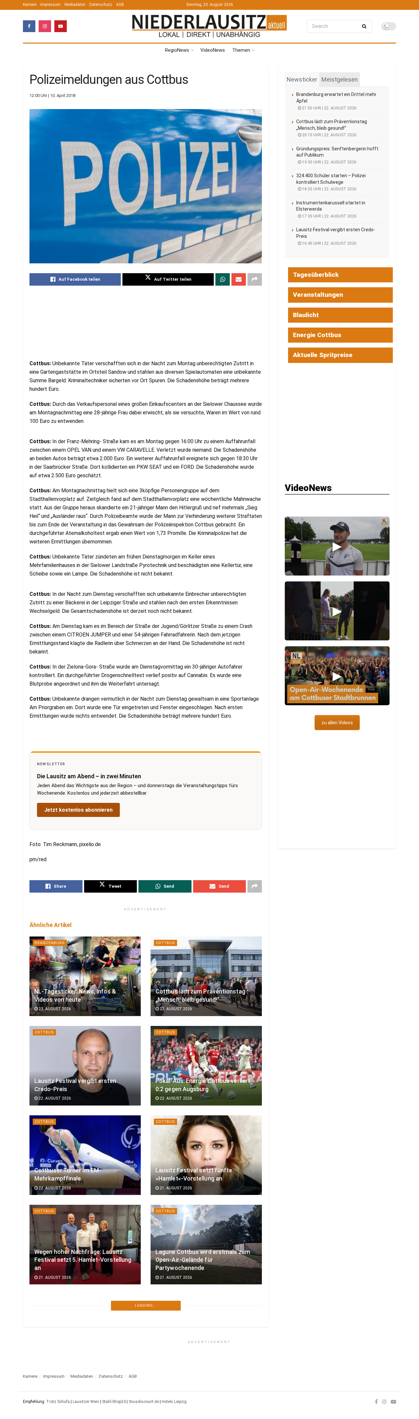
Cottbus (165, 943)
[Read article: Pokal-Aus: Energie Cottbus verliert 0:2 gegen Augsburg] (206, 1066)
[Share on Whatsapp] (222, 279)
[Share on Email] (238, 279)
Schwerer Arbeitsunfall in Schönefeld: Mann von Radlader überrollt (76, 1359)
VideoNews (212, 50)
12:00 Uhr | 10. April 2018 (52, 95)
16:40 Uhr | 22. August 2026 (328, 243)
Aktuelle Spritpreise (323, 355)
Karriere (29, 4)
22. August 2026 (175, 1009)
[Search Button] (365, 26)
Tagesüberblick (316, 274)
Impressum (50, 4)
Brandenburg (50, 943)
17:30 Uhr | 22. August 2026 (328, 216)
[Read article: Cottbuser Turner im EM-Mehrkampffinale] (85, 1155)
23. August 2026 (54, 1009)
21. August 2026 (175, 1188)
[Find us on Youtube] (60, 26)
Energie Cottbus (317, 335)
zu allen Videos (337, 722)
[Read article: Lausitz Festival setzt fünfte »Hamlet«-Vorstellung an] (206, 1155)
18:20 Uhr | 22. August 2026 (328, 189)
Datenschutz (100, 4)
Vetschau (166, 1310)
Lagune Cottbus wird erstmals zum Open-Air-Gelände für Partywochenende (202, 1260)
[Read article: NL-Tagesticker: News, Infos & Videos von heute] (85, 976)
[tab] (302, 79)
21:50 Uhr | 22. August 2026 (328, 108)
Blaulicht (306, 315)
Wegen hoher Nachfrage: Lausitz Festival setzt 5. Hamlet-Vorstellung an (82, 1260)
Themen (241, 50)
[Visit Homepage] (209, 26)
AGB (120, 4)
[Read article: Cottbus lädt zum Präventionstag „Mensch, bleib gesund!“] (206, 976)
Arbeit (163, 1400)
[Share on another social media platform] (254, 279)
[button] (337, 546)
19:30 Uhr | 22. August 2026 (328, 162)
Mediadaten (74, 4)
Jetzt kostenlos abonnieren (78, 810)
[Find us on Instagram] (45, 26)
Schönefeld (48, 1310)
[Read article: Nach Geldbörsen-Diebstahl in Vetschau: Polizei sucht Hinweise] (206, 1344)
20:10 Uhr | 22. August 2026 (328, 135)
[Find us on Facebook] (29, 26)
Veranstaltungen (318, 294)
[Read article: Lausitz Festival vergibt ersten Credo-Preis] (85, 1066)
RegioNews (177, 50)
